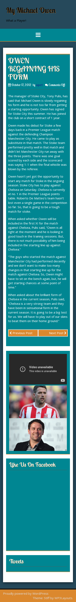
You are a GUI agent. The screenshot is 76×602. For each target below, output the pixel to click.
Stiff (46, 598)
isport (39, 85)
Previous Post (22, 333)
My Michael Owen (31, 10)
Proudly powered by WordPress (25, 593)
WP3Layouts (63, 598)
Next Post (56, 333)
